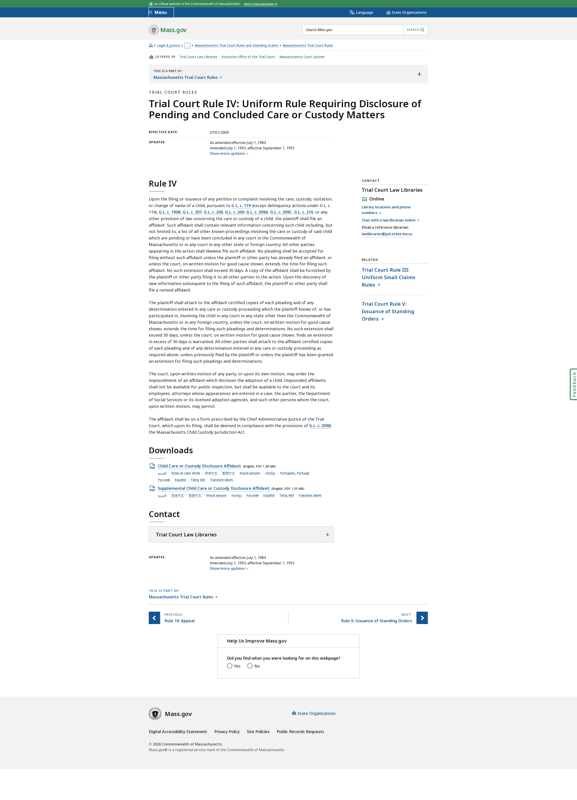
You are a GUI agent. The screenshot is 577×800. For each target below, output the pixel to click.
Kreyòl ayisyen (250, 473)
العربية (162, 473)
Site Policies (258, 731)
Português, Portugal (294, 473)
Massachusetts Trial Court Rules (308, 46)
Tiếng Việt (198, 480)
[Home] (150, 45)
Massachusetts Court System (302, 57)
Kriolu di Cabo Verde (185, 473)
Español (180, 480)
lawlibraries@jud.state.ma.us (387, 234)
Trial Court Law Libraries (198, 57)
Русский (164, 480)
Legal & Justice (168, 46)
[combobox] (365, 30)
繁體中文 (228, 473)
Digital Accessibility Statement (178, 731)
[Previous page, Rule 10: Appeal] (154, 618)
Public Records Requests (300, 731)
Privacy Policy (227, 731)
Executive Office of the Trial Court (248, 57)
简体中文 (211, 473)
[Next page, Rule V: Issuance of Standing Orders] (422, 618)
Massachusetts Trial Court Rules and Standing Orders (236, 46)
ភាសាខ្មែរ (270, 473)
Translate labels (221, 480)
